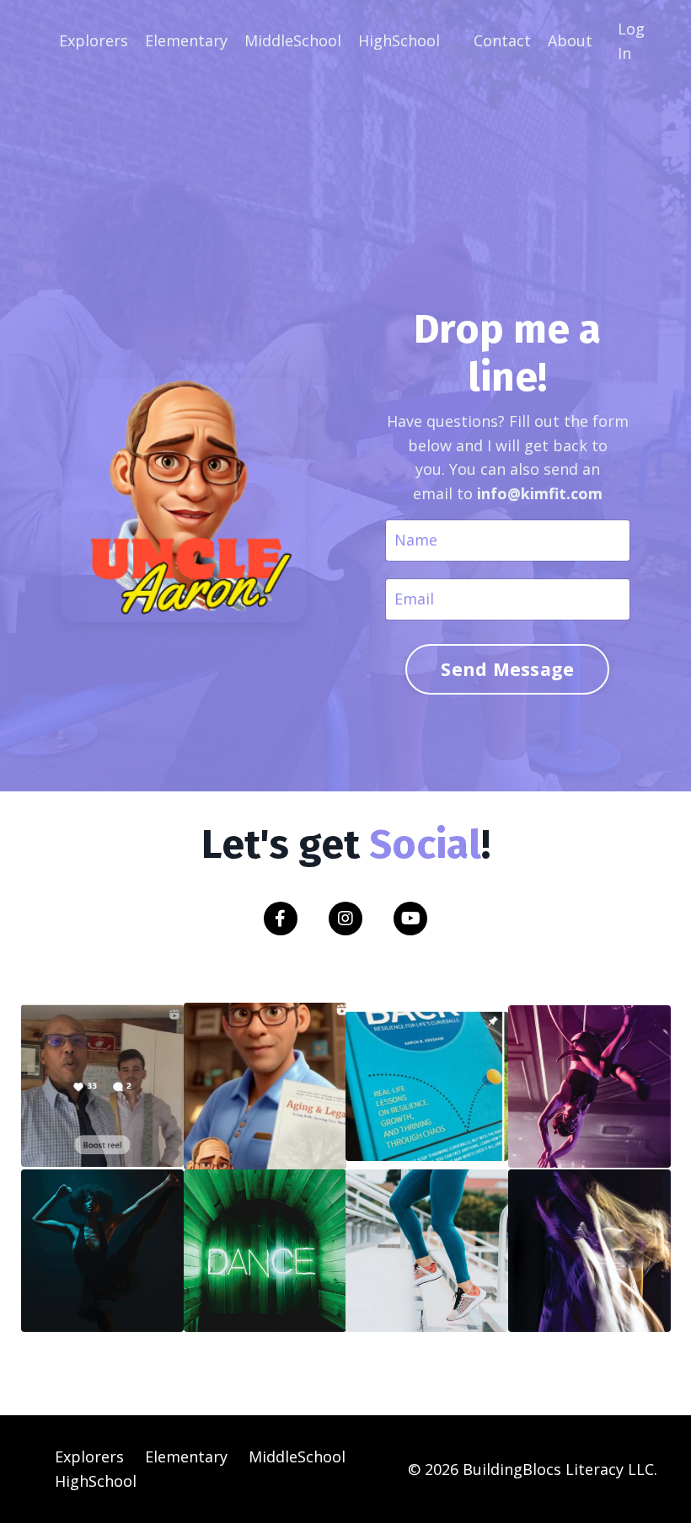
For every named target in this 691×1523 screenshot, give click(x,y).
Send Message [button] (507, 669)
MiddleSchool (292, 40)
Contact (502, 40)
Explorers (93, 40)
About (570, 40)
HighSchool (399, 40)
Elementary (186, 40)
